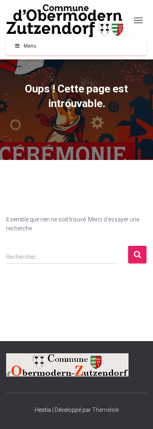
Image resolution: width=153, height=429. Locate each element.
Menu (30, 46)
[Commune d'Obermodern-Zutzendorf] (67, 20)
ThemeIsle (105, 410)
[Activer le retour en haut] (136, 413)
